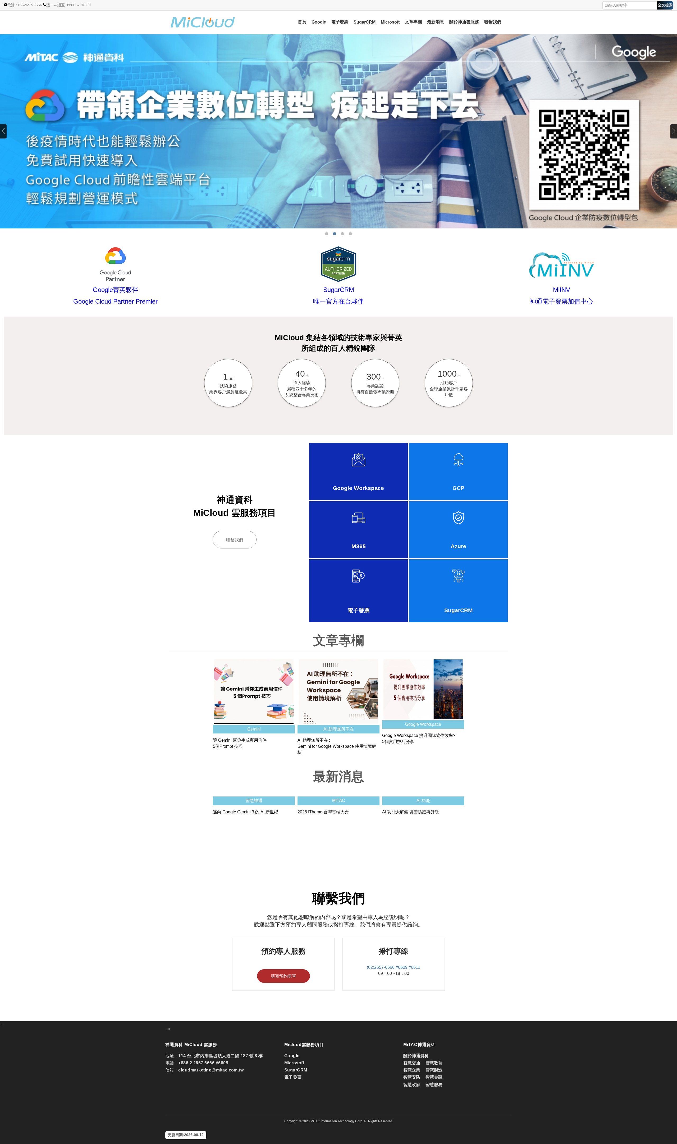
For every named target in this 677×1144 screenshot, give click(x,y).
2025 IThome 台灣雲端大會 (323, 812)
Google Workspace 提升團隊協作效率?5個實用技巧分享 (418, 738)
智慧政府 (411, 1084)
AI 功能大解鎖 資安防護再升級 (410, 812)
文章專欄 (413, 22)
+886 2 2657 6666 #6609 (203, 1063)
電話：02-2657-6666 (24, 5)
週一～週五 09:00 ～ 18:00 (68, 5)
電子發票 (339, 22)
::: (2, 1025)
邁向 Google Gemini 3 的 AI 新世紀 (245, 812)
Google (319, 22)
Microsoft (390, 22)
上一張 (3, 131)
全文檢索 (665, 5)
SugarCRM (365, 22)
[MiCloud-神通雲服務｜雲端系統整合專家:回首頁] (217, 22)
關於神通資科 (416, 1055)
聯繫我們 (492, 22)
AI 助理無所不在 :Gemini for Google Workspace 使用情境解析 (337, 746)
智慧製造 (434, 1070)
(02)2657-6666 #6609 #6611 (393, 967)
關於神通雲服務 (464, 22)
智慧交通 (412, 1063)
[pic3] (338, 131)
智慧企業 (411, 1070)
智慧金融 (434, 1077)
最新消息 (435, 22)
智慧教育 (434, 1063)
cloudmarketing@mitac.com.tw (211, 1070)
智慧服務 (434, 1084)
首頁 (302, 22)
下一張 (673, 131)
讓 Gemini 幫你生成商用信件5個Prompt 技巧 (240, 743)
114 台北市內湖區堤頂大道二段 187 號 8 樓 (220, 1055)
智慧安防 (411, 1077)
